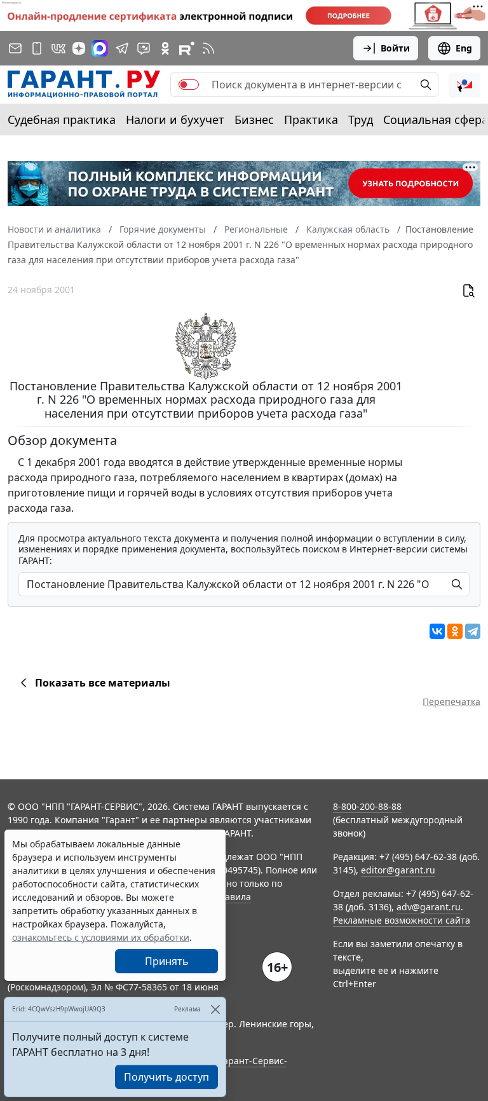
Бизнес (254, 119)
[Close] (215, 1009)
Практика (311, 119)
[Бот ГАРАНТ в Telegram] (143, 48)
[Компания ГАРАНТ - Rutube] (186, 48)
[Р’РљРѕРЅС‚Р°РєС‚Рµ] (437, 631)
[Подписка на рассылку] (15, 48)
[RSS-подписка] (208, 48)
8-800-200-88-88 (367, 806)
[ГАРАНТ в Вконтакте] (58, 48)
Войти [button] (395, 48)
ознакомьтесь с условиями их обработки (100, 937)
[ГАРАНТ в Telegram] (122, 48)
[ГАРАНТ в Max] (100, 48)
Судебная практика (62, 119)
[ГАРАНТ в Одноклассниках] (165, 48)
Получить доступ (166, 1077)
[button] (464, 84)
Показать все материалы (102, 683)
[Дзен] (78, 48)
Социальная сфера (435, 119)
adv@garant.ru (428, 907)
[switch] (189, 84)
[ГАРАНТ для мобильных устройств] (36, 48)
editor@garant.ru (398, 870)
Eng (464, 48)
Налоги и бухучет (175, 119)
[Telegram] (472, 631)
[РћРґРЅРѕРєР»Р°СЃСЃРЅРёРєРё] (455, 631)
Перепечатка (451, 701)
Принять (167, 961)
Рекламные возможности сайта (401, 920)
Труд (360, 119)
